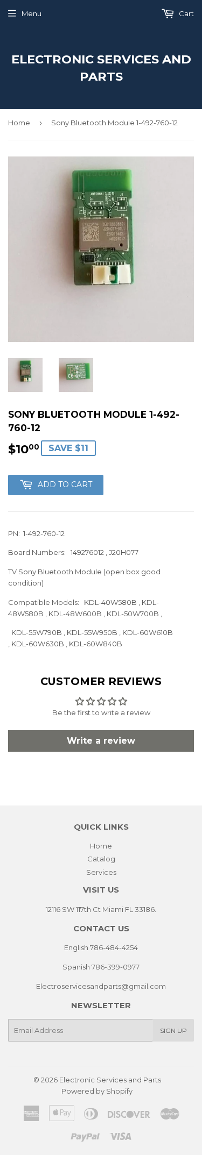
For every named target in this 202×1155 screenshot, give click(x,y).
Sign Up (173, 1030)
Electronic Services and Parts (101, 68)
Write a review (101, 741)
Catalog (101, 858)
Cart (185, 13)
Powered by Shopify (97, 1091)
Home (19, 122)
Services (101, 872)
